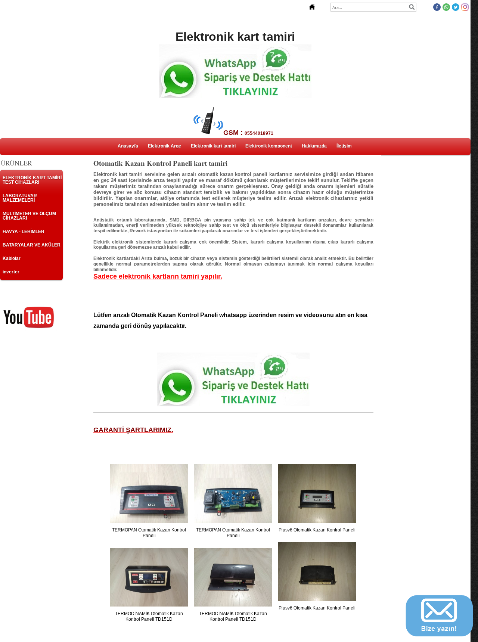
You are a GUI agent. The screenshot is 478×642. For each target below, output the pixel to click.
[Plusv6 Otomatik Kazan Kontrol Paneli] (317, 493)
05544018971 (259, 133)
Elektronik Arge (164, 146)
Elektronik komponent (268, 146)
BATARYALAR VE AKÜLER (31, 245)
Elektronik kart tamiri (213, 146)
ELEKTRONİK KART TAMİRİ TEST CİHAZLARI (32, 180)
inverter (11, 272)
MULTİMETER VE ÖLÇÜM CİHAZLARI (29, 216)
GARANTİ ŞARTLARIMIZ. (133, 430)
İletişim (344, 146)
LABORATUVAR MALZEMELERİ (20, 198)
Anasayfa (128, 146)
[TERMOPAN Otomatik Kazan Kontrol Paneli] (149, 493)
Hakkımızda (314, 146)
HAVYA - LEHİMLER (23, 231)
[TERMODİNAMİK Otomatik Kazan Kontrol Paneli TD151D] (149, 577)
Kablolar (12, 258)
